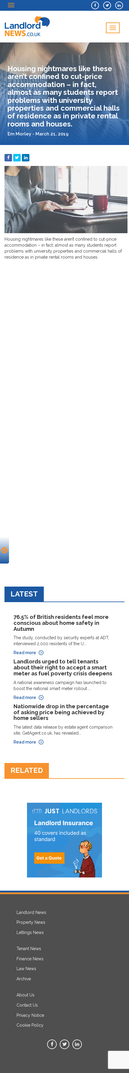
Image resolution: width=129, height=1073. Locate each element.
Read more (25, 652)
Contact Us (27, 1005)
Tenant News (28, 948)
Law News (26, 968)
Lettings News (30, 932)
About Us (25, 995)
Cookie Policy (30, 1025)
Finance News (30, 958)
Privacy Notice (30, 1015)
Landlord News (31, 912)
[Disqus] (64, 338)
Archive (23, 978)
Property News (30, 922)
